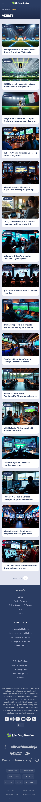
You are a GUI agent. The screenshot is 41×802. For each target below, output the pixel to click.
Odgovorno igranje (12, 794)
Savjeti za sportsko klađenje (20, 633)
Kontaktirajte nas (20, 673)
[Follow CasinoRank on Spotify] (28, 719)
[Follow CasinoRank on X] (17, 719)
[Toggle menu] (3, 3)
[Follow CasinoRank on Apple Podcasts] (34, 719)
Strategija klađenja (21, 629)
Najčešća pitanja (21, 645)
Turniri (20, 609)
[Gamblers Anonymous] (28, 753)
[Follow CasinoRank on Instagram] (12, 719)
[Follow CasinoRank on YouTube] (23, 719)
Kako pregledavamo (20, 665)
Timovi (20, 613)
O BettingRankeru (20, 661)
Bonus (20, 597)
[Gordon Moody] (16, 753)
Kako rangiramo (21, 669)
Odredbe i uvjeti (14, 799)
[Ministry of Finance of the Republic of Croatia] (5, 747)
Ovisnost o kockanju (28, 790)
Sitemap (20, 677)
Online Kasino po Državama (20, 605)
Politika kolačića (11, 790)
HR (19, 725)
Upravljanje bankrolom (20, 641)
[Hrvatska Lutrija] (24, 747)
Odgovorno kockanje (20, 637)
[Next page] (25, 578)
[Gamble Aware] (17, 760)
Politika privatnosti (29, 794)
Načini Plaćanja (20, 601)
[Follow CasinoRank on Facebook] (7, 719)
